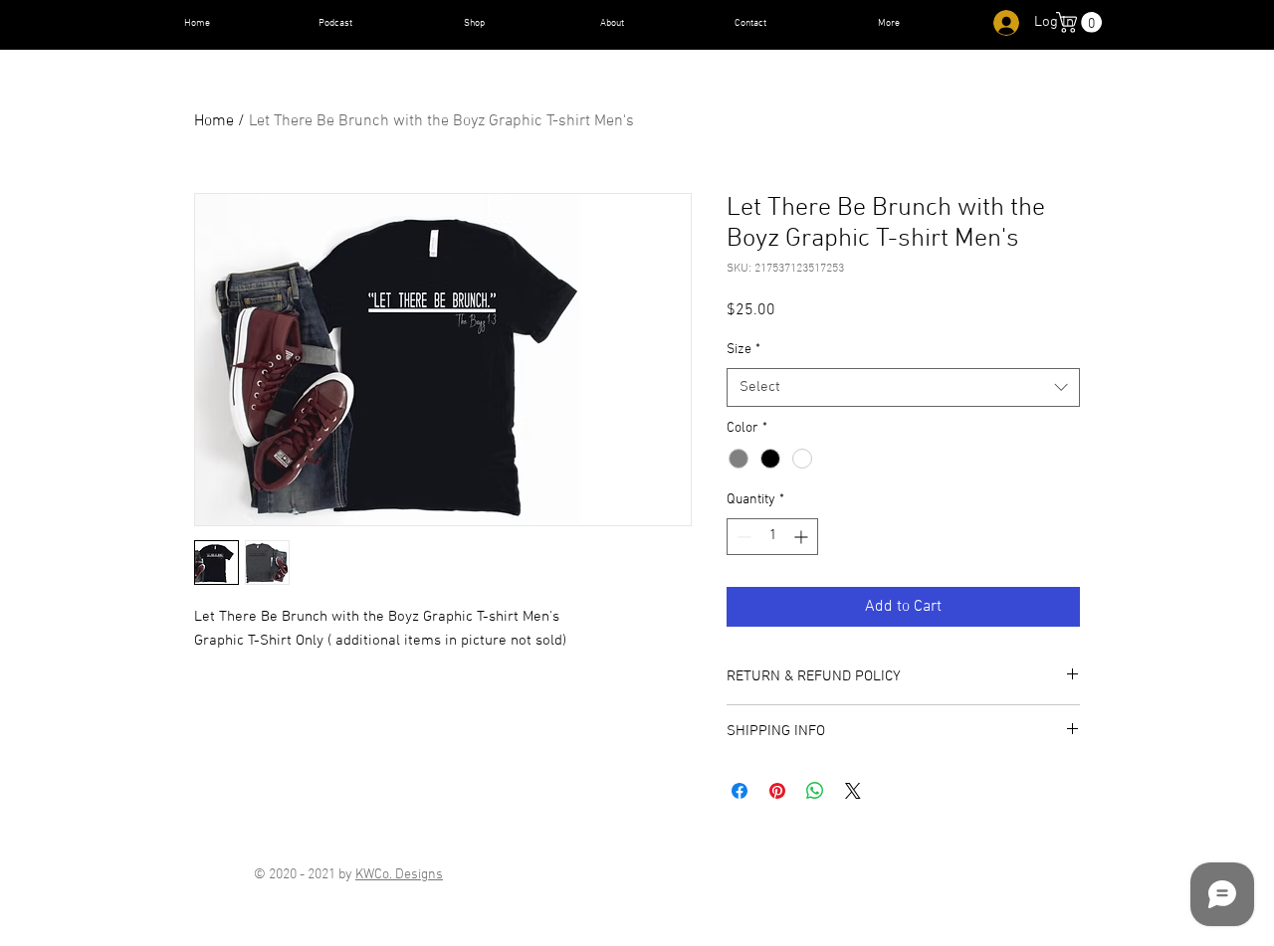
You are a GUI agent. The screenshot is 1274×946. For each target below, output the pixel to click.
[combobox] (903, 387)
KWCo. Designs (399, 874)
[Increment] (802, 536)
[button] (1081, 22)
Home (214, 121)
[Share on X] (853, 791)
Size (743, 349)
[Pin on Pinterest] (777, 791)
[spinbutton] (772, 536)
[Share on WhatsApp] (815, 791)
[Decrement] (742, 536)
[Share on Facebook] (739, 791)
